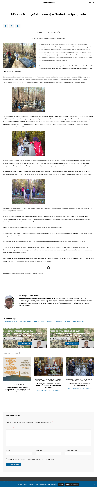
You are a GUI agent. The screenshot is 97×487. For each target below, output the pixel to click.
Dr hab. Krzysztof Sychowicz (19, 338)
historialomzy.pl (49, 2)
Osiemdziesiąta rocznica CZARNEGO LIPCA (79, 384)
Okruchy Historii (41, 380)
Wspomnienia (28, 331)
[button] (93, 2)
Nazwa (8, 450)
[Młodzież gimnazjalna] (28, 143)
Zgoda (61, 484)
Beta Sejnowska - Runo (10, 321)
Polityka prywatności (72, 484)
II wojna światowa (50, 379)
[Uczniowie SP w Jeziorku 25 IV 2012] (28, 99)
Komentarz (9, 428)
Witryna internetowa (71, 450)
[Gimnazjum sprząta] (28, 191)
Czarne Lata (78, 379)
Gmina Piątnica (39, 379)
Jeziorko (48, 9)
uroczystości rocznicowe (17, 384)
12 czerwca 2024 (24, 393)
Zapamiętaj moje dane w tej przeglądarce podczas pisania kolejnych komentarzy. (31, 459)
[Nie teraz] (95, 484)
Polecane (20, 331)
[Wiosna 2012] (19, 55)
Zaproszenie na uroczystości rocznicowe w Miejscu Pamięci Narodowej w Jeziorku (17, 389)
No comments (62, 19)
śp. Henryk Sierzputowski (39, 19)
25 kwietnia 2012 (34, 338)
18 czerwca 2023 (56, 390)
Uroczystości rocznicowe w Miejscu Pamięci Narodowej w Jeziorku (48, 385)
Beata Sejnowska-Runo (11, 393)
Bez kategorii (69, 379)
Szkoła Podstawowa (79, 321)
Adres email (39, 450)
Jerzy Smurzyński (39, 321)
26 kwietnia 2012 (52, 19)
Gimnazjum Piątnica (25, 321)
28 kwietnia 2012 (81, 338)
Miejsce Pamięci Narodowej (62, 321)
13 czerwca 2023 (87, 388)
